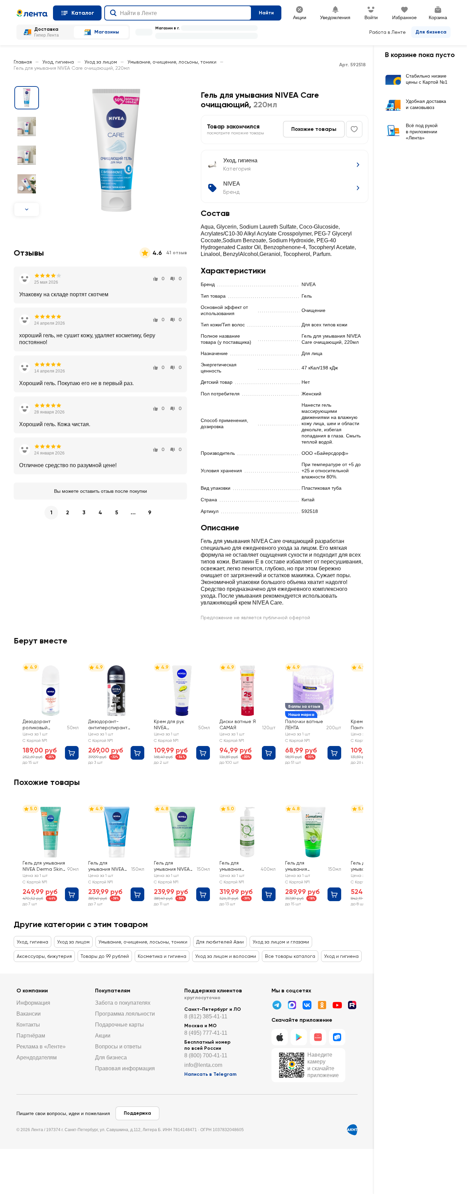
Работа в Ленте (387, 32)
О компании (32, 990)
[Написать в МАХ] (291, 1005)
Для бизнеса (430, 32)
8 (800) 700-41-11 (205, 1055)
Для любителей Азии (220, 942)
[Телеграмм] (276, 1005)
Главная (23, 62)
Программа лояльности (125, 1014)
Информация (33, 1003)
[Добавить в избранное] (354, 129)
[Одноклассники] (322, 1005)
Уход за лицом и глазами (281, 942)
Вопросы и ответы (118, 1046)
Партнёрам (30, 1036)
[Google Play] (299, 1037)
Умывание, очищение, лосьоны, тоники (172, 62)
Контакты (28, 1025)
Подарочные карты (119, 1025)
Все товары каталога (290, 956)
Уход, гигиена (58, 62)
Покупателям (112, 990)
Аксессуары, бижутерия (44, 956)
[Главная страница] (32, 13)
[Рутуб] (352, 1005)
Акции (102, 1036)
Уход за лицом (100, 62)
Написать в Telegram (210, 1074)
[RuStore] (337, 1037)
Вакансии (28, 1014)
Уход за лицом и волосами (225, 956)
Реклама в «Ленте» (41, 1046)
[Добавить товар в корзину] (72, 753)
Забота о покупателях (122, 1003)
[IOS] (279, 1037)
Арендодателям (36, 1057)
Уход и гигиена (341, 956)
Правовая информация (125, 1068)
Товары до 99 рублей (105, 956)
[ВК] (307, 1005)
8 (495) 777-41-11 (205, 1033)
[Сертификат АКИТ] (352, 1129)
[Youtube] (337, 1005)
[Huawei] (318, 1037)
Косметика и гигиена (162, 956)
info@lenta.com (203, 1065)
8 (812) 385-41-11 (205, 1016)
